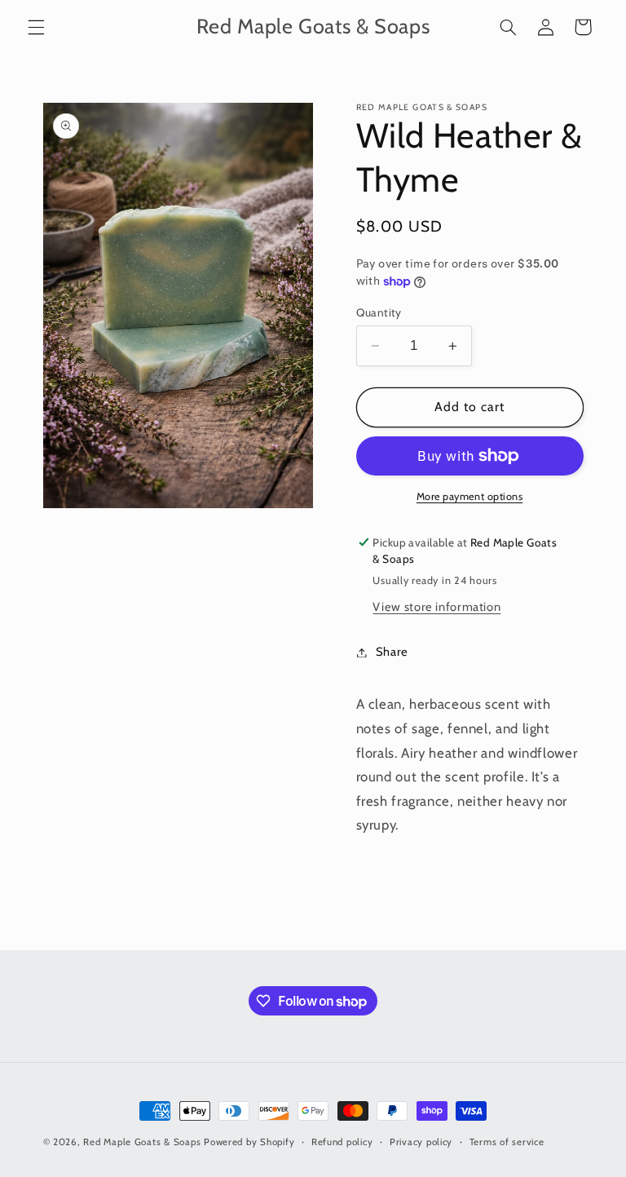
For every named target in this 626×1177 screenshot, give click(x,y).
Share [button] (392, 651)
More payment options (470, 496)
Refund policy (342, 1142)
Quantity (379, 312)
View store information (436, 607)
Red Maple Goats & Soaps (142, 1142)
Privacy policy (421, 1142)
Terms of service (507, 1142)
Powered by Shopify (249, 1142)
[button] (36, 27)
